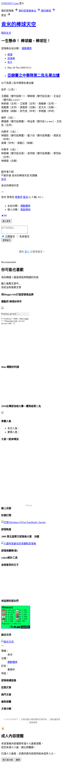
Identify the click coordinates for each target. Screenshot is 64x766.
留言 (25, 197)
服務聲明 (33, 722)
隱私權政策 (55, 719)
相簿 (9, 54)
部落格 (11, 58)
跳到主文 (6, 33)
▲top (4, 215)
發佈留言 (6, 240)
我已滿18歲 (7, 760)
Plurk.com (29, 505)
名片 (9, 62)
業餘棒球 (25, 209)
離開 (18, 760)
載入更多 (6, 221)
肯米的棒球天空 (18, 24)
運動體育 (27, 48)
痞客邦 (18, 197)
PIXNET (14, 719)
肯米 (3, 179)
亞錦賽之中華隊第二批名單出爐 (33, 75)
